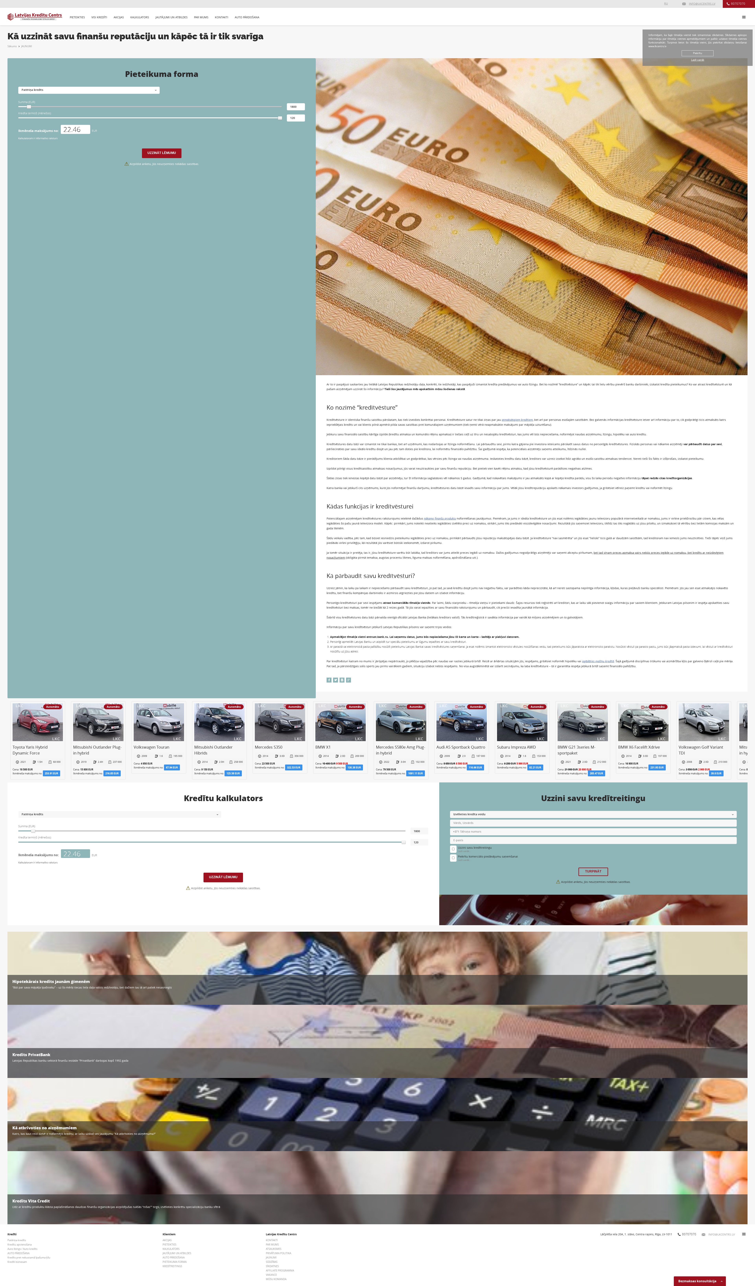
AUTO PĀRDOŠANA (247, 17)
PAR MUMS (201, 17)
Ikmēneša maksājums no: (38, 131)
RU (666, 3)
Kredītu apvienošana (19, 1244)
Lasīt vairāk (697, 60)
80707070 (738, 4)
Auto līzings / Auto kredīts (22, 1249)
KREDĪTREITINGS (172, 1266)
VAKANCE (271, 1275)
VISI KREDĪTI (99, 17)
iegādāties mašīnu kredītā (598, 661)
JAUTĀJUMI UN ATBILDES (172, 17)
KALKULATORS (139, 17)
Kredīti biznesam (17, 1262)
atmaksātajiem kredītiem (517, 420)
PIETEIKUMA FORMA (175, 1262)
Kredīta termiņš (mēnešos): (35, 113)
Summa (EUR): (27, 102)
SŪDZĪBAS (271, 1262)
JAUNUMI (26, 46)
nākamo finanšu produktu (440, 518)
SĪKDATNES (272, 1266)
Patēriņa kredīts (16, 1240)
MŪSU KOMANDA (276, 1279)
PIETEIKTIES (77, 17)
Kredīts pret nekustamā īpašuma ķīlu (28, 1257)
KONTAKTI (221, 17)
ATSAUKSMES (273, 1249)
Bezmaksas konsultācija (697, 1281)
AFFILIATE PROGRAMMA (280, 1270)
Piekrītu (697, 53)
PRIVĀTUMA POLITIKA (278, 1253)
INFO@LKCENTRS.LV (721, 1234)
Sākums (12, 46)
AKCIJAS (119, 17)
